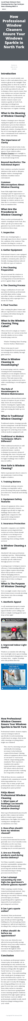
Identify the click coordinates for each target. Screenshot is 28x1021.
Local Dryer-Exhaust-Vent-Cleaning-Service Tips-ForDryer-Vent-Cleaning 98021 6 (12, 4)
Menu (3, 9)
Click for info (15, 946)
